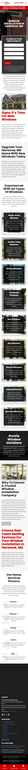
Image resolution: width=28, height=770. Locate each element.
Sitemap (10, 759)
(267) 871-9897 (19, 3)
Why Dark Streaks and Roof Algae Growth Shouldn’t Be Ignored (13, 746)
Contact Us (6, 523)
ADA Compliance (16, 759)
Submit (7, 63)
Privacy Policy (22, 757)
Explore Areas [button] (5, 740)
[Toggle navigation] (26, 2)
